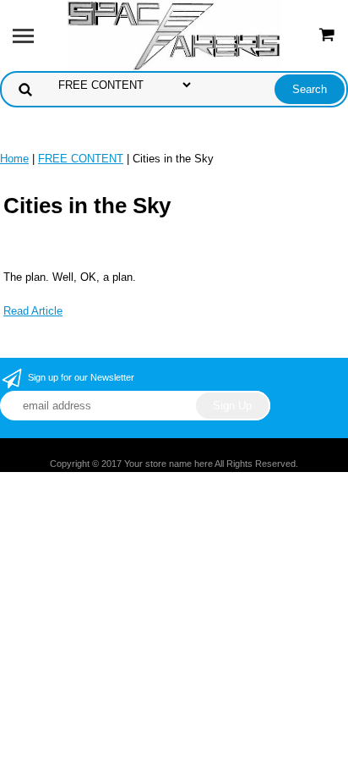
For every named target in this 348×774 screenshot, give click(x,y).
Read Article (33, 311)
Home (14, 158)
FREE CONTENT (80, 158)
